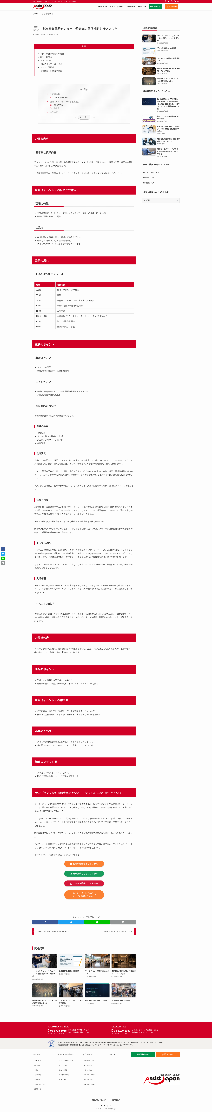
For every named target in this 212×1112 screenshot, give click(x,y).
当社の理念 (37, 1075)
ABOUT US (38, 1054)
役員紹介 (37, 1070)
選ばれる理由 (63, 1070)
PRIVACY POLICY (99, 1100)
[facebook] (165, 1)
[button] (45, 922)
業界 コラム (62, 1079)
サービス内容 (63, 1065)
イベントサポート (66, 1054)
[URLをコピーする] (123, 922)
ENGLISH (112, 1054)
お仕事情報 (88, 1054)
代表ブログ (149, 178)
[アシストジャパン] (42, 7)
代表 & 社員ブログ (39, 1084)
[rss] (174, 1)
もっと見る (84, 117)
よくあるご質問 (88, 1079)
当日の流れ (55, 112)
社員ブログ (149, 183)
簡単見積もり (143, 1054)
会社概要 (37, 1065)
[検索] (178, 1)
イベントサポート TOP (66, 1060)
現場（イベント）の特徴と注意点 (64, 102)
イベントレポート (152, 173)
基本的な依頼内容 (61, 98)
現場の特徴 (58, 105)
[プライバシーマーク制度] (51, 1046)
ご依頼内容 (55, 94)
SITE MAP (116, 1100)
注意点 (56, 108)
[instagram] (171, 1)
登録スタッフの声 (89, 1075)
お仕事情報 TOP (89, 1060)
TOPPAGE (37, 1060)
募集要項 (37, 1079)
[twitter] (168, 1)
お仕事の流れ (88, 1070)
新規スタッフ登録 (89, 1084)
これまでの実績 (64, 1075)
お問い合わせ (168, 1054)
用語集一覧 (37, 1089)
